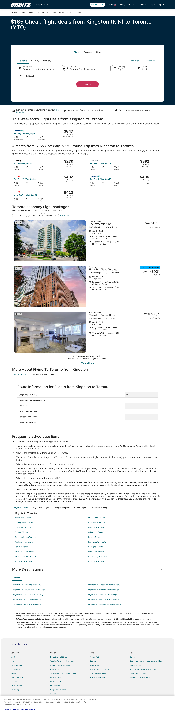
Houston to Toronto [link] (96, 527)
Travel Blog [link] (54, 694)
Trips (152, 4)
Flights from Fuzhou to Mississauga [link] (28, 585)
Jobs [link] (12, 661)
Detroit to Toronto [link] (22, 547)
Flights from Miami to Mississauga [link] (27, 599)
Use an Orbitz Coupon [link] (138, 673)
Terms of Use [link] (94, 665)
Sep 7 (144, 69)
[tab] (77, 52)
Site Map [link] (14, 682)
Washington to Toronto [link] (24, 542)
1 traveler (135, 61)
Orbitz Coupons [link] (55, 682)
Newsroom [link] (14, 673)
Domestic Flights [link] (56, 669)
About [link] (13, 657)
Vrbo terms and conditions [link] (99, 669)
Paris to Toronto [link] (94, 537)
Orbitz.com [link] (14, 12)
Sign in (161, 4)
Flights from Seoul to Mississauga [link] (27, 604)
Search (87, 84)
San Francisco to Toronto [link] (25, 537)
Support (143, 4)
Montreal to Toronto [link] (96, 522)
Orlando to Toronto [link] (96, 532)
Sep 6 (120, 69)
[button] (87, 569)
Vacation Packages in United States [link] (63, 673)
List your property (127, 4)
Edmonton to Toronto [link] (97, 517)
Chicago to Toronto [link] (23, 527)
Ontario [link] (38, 12)
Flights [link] (23, 12)
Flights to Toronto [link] (49, 12)
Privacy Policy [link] (95, 657)
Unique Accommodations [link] (59, 690)
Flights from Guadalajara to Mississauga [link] (104, 585)
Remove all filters (66, 215)
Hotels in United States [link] (58, 657)
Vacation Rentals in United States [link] (62, 661)
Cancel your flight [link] (136, 665)
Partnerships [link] (15, 669)
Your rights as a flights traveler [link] (140, 677)
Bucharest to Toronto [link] (23, 561)
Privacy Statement (12, 709)
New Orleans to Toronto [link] (25, 552)
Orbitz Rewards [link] (16, 686)
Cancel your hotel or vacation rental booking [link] (146, 661)
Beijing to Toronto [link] (95, 547)
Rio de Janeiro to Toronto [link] (25, 556)
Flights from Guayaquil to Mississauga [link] (29, 590)
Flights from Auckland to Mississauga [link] (103, 590)
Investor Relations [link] (17, 677)
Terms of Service (28, 709)
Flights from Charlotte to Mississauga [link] (28, 594)
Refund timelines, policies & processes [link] (143, 669)
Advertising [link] (15, 690)
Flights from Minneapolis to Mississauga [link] (104, 604)
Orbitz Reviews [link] (55, 677)
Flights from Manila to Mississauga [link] (102, 594)
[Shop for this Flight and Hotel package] (124, 240)
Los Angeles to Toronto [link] (24, 522)
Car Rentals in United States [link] (60, 665)
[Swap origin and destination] (64, 68)
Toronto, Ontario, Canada (82, 69)
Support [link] (132, 657)
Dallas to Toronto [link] (22, 532)
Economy (148, 61)
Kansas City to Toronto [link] (97, 556)
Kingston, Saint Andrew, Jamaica (38, 69)
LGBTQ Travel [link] (55, 686)
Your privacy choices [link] (97, 677)
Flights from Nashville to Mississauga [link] (103, 599)
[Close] (171, 703)
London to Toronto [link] (96, 552)
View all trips (87, 363)
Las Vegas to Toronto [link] (97, 542)
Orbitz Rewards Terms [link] (98, 673)
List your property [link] (17, 665)
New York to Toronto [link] (23, 517)
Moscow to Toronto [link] (96, 561)
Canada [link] (30, 12)
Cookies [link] (93, 661)
